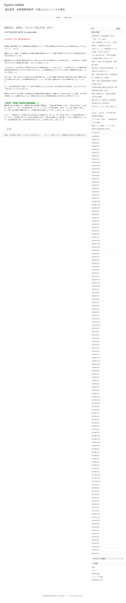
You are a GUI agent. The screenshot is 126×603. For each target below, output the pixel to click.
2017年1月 (95, 511)
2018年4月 (95, 462)
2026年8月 (95, 136)
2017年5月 (95, 498)
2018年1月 (95, 472)
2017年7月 (95, 491)
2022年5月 (95, 302)
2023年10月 (96, 247)
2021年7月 (95, 335)
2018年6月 (95, 455)
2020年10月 (96, 364)
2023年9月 (95, 250)
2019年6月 (95, 416)
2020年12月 (96, 358)
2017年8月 (95, 488)
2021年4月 (95, 345)
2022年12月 (96, 279)
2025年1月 (95, 198)
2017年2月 (95, 507)
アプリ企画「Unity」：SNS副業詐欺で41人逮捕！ (104, 120)
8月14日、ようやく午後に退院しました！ (105, 108)
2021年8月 (95, 332)
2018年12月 (96, 436)
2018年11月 (96, 439)
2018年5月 (95, 459)
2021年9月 (95, 328)
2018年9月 (95, 446)
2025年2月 (95, 195)
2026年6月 (95, 143)
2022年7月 (95, 296)
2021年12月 (96, 319)
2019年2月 (95, 429)
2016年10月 (96, 520)
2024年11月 (96, 205)
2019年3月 (95, 426)
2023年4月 (95, 266)
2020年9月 (95, 367)
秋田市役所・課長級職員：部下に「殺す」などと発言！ (103, 37)
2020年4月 (95, 384)
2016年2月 (95, 546)
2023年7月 (95, 257)
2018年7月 (95, 452)
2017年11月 (96, 478)
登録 (93, 567)
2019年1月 (95, 433)
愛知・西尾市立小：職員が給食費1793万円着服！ (103, 95)
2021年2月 (95, 351)
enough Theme (78, 595)
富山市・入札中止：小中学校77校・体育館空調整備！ (104, 114)
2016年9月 (95, 524)
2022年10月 (96, 286)
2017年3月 (95, 504)
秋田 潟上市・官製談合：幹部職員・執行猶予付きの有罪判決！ (104, 101)
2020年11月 (96, 361)
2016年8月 (95, 527)
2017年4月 (95, 501)
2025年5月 (95, 185)
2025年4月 (95, 188)
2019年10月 (96, 403)
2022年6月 (95, 299)
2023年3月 (95, 270)
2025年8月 (95, 175)
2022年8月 (95, 293)
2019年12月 (96, 397)
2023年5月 (95, 263)
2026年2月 (95, 156)
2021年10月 (96, 325)
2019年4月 (95, 423)
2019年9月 (95, 406)
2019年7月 (95, 413)
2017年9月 (95, 485)
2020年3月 (95, 387)
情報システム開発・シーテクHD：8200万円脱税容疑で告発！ (104, 127)
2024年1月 (95, 237)
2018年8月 (95, 449)
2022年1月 (95, 315)
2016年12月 (96, 514)
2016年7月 (95, 530)
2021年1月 (95, 354)
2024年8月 (95, 214)
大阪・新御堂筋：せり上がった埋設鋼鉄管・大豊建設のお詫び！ (104, 43)
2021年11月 (96, 322)
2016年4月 (95, 540)
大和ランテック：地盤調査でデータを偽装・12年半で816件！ (104, 50)
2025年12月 (96, 162)
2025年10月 (96, 169)
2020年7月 (95, 374)
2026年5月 (95, 146)
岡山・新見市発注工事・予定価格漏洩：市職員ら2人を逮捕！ (104, 76)
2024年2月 (95, 234)
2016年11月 (96, 517)
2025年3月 (95, 192)
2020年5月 (95, 380)
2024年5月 (95, 224)
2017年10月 (96, 481)
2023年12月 (96, 240)
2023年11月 (96, 244)
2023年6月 (95, 260)
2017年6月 (95, 494)
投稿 (58, 595)
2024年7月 (95, 218)
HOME (58, 17)
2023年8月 (95, 253)
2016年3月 (95, 543)
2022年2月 (95, 312)
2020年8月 (95, 371)
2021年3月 (95, 348)
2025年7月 (95, 179)
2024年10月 (96, 208)
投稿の (96, 573)
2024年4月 (95, 227)
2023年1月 (95, 276)
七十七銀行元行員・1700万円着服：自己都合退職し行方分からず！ (104, 56)
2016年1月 (95, 550)
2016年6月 (95, 533)
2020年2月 (95, 390)
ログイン (95, 570)
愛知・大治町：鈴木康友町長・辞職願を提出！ (104, 63)
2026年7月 (95, 139)
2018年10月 (96, 442)
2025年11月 (96, 166)
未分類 (9, 129)
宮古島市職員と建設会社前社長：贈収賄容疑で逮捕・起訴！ (104, 88)
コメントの (97, 577)
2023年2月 (95, 273)
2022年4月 (95, 306)
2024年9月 (95, 211)
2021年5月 (95, 341)
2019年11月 (96, 400)
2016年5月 (95, 537)
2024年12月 (96, 201)
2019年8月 (95, 410)
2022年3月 (95, 309)
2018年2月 (95, 468)
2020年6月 (95, 377)
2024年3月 (95, 231)
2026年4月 (95, 149)
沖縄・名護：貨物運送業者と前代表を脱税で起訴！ (104, 82)
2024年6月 (95, 221)
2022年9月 (95, 289)
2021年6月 (95, 338)
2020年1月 (95, 393)
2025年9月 (95, 172)
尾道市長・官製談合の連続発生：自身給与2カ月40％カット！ (104, 69)
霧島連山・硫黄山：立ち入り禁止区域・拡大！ (29, 27)
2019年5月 (95, 419)
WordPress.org (97, 580)
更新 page (67, 17)
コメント (68, 595)
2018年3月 (95, 465)
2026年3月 (95, 153)
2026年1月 (95, 159)
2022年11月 (96, 283)
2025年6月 (95, 182)
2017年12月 (96, 475)
